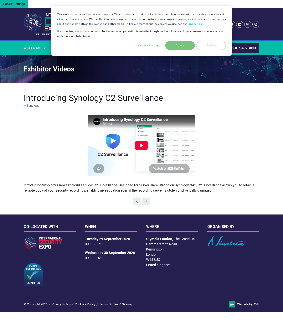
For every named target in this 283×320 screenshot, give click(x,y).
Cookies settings (149, 45)
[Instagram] (255, 24)
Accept (180, 45)
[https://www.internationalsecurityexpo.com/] (43, 248)
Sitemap (127, 304)
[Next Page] (146, 201)
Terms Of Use (108, 304)
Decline (211, 45)
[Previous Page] (137, 201)
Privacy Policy (196, 23)
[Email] (247, 24)
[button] (243, 48)
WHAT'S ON (32, 48)
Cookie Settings (14, 4)
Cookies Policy (85, 304)
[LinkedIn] (239, 24)
